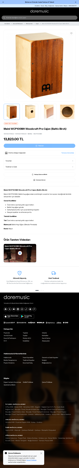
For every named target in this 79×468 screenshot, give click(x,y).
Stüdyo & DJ (27, 338)
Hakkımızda (7, 357)
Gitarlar (44, 333)
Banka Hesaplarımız (10, 360)
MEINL (30, 134)
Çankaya (37, 430)
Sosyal (42, 5)
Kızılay (33, 422)
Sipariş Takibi (59, 5)
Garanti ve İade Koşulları (50, 357)
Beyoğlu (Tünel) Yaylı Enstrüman (16, 414)
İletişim (66, 5)
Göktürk (31, 414)
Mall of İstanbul (66, 414)
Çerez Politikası (47, 382)
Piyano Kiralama (9, 363)
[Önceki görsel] (7, 66)
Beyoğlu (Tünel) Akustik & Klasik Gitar (27, 409)
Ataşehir (37, 407)
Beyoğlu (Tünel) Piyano (58, 412)
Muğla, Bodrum (33, 440)
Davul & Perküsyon (18, 23)
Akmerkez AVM (28, 407)
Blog (46, 5)
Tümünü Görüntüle (67, 153)
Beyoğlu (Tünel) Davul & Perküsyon (52, 409)
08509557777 (72, 5)
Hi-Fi (5, 341)
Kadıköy (48, 414)
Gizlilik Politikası (28, 382)
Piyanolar (7, 333)
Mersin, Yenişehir (21, 440)
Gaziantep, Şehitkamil (65, 438)
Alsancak (17, 430)
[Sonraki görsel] (71, 66)
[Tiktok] (26, 309)
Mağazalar (51, 5)
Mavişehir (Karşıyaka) (49, 430)
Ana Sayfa (7, 23)
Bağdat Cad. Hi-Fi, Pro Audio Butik (53, 407)
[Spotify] (30, 309)
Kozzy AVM (56, 414)
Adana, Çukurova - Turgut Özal (15, 438)
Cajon (37, 23)
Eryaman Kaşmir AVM (23, 422)
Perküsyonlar (29, 23)
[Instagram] (22, 309)
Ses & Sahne (46, 338)
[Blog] (34, 309)
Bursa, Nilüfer (52, 438)
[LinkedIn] (18, 309)
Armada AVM (9, 422)
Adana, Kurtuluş (32, 438)
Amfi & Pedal (8, 335)
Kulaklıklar (26, 341)
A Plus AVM (9, 407)
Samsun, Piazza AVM (46, 440)
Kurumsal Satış (28, 363)
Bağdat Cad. (9, 409)
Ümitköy (39, 422)
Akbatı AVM (18, 407)
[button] (39, 152)
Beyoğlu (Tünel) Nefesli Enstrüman (37, 412)
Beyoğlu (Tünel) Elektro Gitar (15, 412)
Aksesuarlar (46, 341)
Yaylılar (25, 335)
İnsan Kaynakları (28, 357)
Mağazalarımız (47, 363)
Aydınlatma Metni (9, 385)
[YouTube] (14, 309)
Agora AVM (9, 430)
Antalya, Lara (43, 438)
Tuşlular (25, 333)
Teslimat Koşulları (28, 360)
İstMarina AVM (39, 414)
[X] (10, 309)
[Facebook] (5, 309)
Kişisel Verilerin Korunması (12, 382)
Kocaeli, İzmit (9, 440)
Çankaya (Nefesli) (27, 430)
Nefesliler (45, 335)
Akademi (37, 5)
